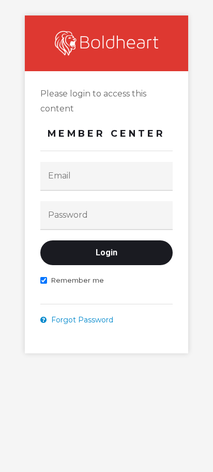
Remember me (77, 280)
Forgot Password (81, 319)
